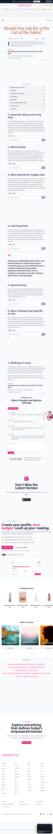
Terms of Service (5, 807)
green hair (20, 266)
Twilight (29, 790)
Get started (37, 574)
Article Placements (40, 801)
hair (3, 20)
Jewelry (42, 776)
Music (16, 782)
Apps (39, 9)
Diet (28, 768)
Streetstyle (44, 9)
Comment (11, 452)
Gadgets (4, 774)
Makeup (29, 779)
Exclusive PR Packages (24, 804)
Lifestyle (3, 779)
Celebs (42, 766)
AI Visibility (21, 801)
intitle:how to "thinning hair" (41, 673)
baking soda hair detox (31, 676)
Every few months (11, 56)
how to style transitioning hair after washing (21, 664)
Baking (42, 763)
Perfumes (49, 9)
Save (37, 38)
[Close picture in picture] (38, 825)
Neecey (10, 38)
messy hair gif (41, 664)
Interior (20, 9)
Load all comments (13, 408)
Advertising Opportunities (8, 804)
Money (42, 779)
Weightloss (4, 793)
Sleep (16, 787)
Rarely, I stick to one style (28, 56)
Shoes (42, 785)
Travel (25, 9)
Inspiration (17, 776)
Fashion (3, 771)
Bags (29, 763)
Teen (3, 790)
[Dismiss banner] (43, 457)
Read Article (13, 648)
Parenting (4, 785)
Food (29, 771)
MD (21, 38)
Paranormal (30, 9)
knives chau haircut (21, 670)
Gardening (17, 774)
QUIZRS (44, 59)
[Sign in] (51, 5)
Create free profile (7, 547)
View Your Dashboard (23, 547)
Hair (11, 9)
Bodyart (16, 766)
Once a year (19, 56)
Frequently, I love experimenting (14, 58)
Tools (16, 793)
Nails (29, 782)
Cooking (3, 768)
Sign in (28, 550)
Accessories (15, 9)
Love (16, 779)
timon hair (18, 676)
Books (3, 9)
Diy (41, 768)
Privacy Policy (39, 804)
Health (7, 9)
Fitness (16, 771)
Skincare (4, 787)
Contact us (4, 801)
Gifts (29, 774)
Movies (3, 782)
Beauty (3, 766)
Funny (35, 9)
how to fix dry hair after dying (18, 667)
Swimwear (43, 787)
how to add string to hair (36, 667)
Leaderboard (14, 574)
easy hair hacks (33, 670)
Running (30, 785)
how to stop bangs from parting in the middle (17, 673)
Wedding (43, 790)
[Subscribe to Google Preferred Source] (16, 459)
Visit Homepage (26, 742)
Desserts (17, 768)
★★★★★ (49, 20)
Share (43, 38)
